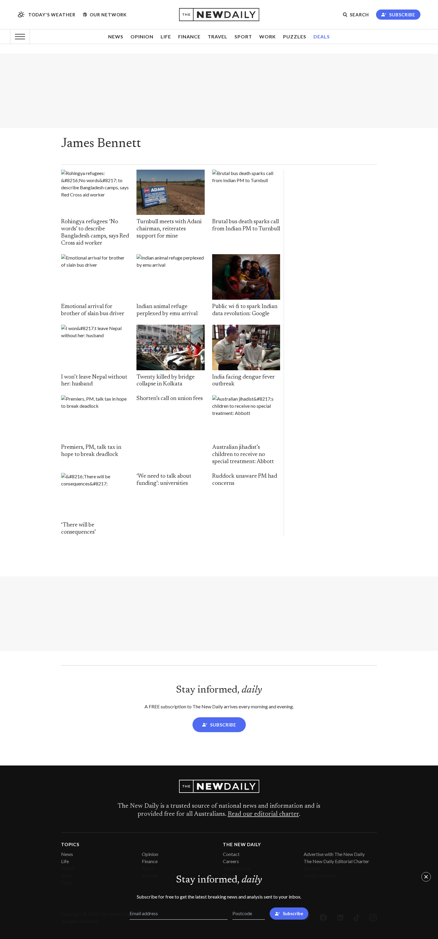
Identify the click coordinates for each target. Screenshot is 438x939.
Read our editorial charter (263, 814)
